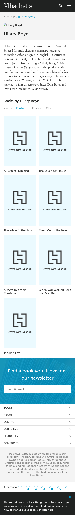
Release (37, 108)
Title (49, 108)
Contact (9, 421)
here (50, 509)
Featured (22, 108)
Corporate (11, 429)
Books (8, 407)
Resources (11, 436)
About (8, 414)
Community (11, 443)
